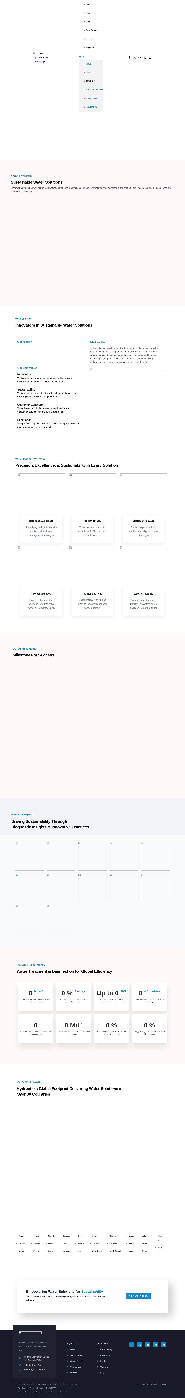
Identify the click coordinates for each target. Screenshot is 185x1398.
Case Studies (91, 39)
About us (89, 22)
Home (88, 4)
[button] (91, 58)
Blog (88, 13)
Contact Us (90, 48)
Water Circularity (92, 30)
